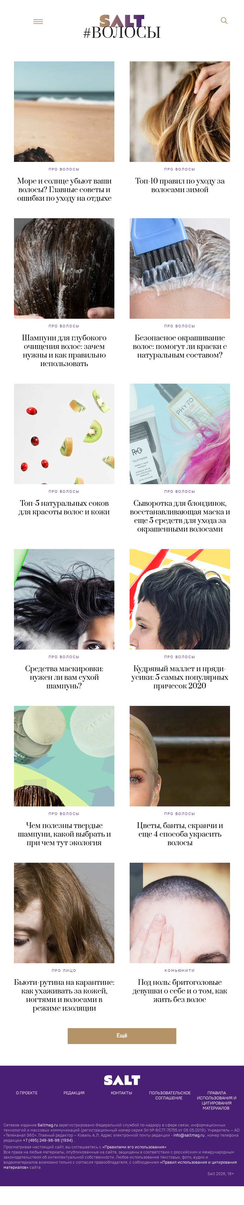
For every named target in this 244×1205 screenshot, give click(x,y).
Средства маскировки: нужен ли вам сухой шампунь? (64, 677)
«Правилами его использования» (134, 1146)
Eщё (122, 1035)
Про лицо (64, 970)
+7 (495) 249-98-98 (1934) (48, 1140)
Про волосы (64, 169)
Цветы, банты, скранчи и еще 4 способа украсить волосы (180, 834)
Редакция (74, 1092)
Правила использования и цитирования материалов (217, 1100)
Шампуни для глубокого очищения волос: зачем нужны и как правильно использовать (64, 351)
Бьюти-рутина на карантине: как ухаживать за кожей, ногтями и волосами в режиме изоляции (64, 995)
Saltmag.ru (47, 1124)
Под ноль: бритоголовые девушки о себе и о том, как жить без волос (180, 991)
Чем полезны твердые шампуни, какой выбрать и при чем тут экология (64, 834)
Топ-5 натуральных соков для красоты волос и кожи (64, 508)
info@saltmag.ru (188, 1135)
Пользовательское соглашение (170, 1095)
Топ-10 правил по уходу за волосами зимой (180, 186)
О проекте (26, 1092)
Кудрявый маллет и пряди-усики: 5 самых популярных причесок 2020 (180, 677)
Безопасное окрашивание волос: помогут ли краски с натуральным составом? (180, 346)
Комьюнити (180, 970)
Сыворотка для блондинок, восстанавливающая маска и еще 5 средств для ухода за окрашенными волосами (180, 516)
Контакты (121, 1092)
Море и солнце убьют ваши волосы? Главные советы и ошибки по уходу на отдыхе (64, 190)
